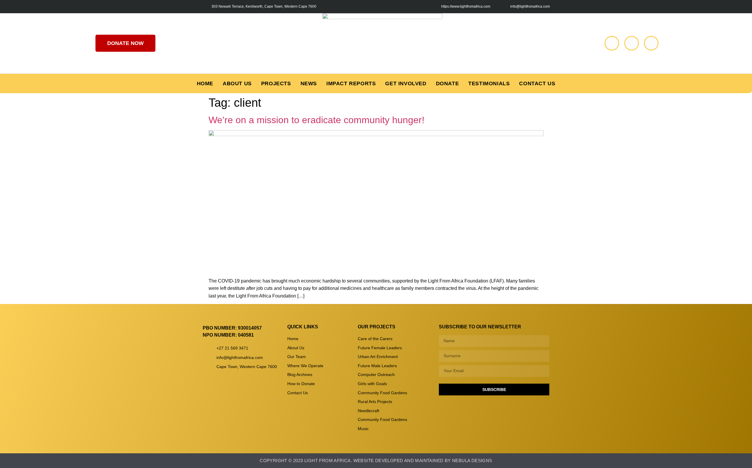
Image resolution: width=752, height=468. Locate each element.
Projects (276, 83)
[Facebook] (612, 43)
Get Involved (405, 83)
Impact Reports (351, 83)
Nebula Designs (472, 460)
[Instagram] (651, 43)
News (309, 83)
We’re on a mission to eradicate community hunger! (316, 120)
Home (205, 83)
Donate (447, 83)
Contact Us (537, 83)
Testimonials (489, 83)
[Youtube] (631, 43)
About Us (237, 83)
